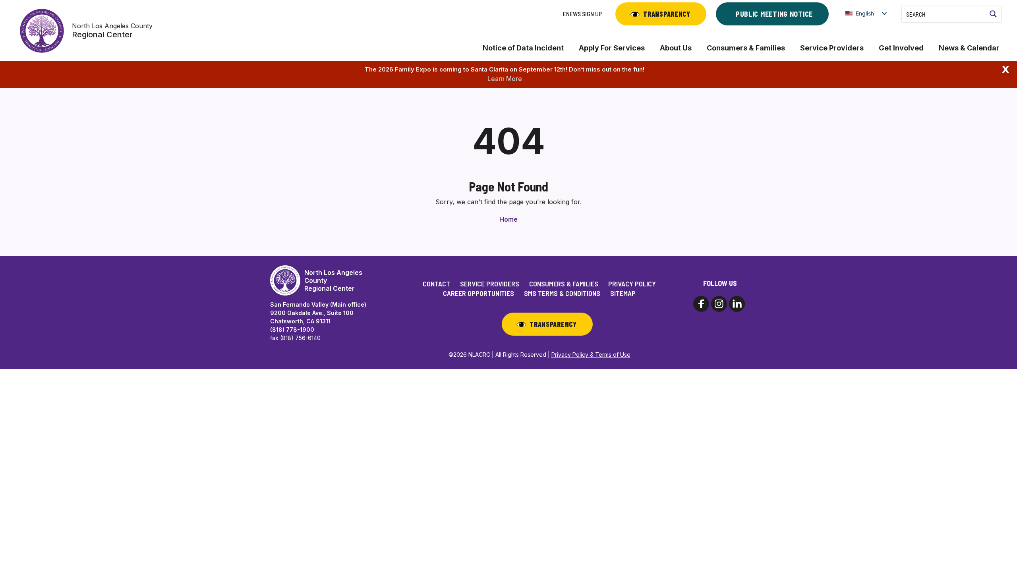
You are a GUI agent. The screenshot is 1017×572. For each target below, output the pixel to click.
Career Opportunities (478, 293)
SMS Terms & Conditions (562, 293)
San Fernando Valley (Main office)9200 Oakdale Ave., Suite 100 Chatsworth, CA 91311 (318, 313)
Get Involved (901, 48)
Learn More (504, 79)
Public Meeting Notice (774, 14)
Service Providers (832, 48)
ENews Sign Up (582, 13)
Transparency (666, 14)
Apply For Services (612, 48)
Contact (436, 283)
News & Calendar (969, 48)
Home (508, 219)
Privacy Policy (632, 283)
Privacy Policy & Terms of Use (590, 354)
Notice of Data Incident (523, 48)
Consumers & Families (746, 48)
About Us (676, 48)
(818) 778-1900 (292, 329)
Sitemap (623, 293)
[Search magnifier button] (993, 14)
